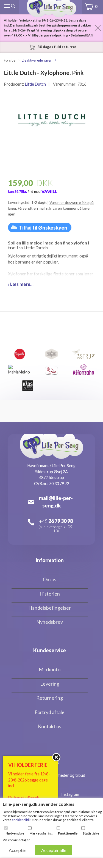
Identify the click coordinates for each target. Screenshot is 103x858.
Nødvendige (14, 833)
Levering (49, 684)
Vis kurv (89, 3)
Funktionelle (67, 833)
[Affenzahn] (83, 370)
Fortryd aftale (50, 712)
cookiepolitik (21, 820)
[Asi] (51, 370)
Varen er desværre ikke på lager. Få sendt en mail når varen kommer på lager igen (51, 208)
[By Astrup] (83, 354)
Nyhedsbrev (49, 622)
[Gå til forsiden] (51, 8)
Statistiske (91, 833)
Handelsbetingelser (49, 608)
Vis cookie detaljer (16, 840)
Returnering (49, 698)
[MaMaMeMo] (19, 370)
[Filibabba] (52, 354)
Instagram (70, 794)
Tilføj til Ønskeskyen (43, 228)
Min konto (49, 669)
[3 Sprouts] (20, 354)
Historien (50, 594)
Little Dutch (35, 84)
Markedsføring (40, 833)
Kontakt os (49, 726)
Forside (9, 60)
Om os (49, 579)
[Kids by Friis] (28, 386)
